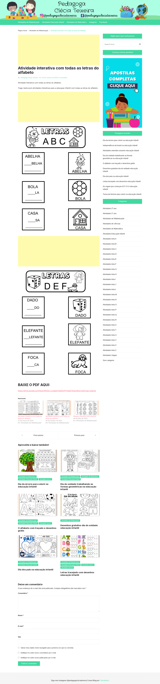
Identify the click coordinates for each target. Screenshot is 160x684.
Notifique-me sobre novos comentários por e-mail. (38, 653)
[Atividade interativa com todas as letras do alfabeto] (30, 408)
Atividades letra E (109, 259)
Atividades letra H (110, 274)
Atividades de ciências (111, 224)
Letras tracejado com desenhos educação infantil (77, 573)
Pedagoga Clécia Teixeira (29, 77)
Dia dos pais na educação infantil (35, 569)
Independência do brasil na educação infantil (120, 145)
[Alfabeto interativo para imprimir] (86, 408)
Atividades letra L (109, 289)
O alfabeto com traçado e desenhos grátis (119, 163)
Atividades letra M (110, 294)
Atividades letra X (109, 345)
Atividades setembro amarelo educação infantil (121, 150)
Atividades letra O (110, 305)
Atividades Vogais (110, 355)
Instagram (93, 22)
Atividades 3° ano (109, 213)
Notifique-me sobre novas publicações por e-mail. (38, 658)
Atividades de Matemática (77, 22)
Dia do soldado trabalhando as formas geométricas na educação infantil (78, 487)
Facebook (103, 22)
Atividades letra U (110, 335)
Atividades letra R (110, 320)
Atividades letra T (109, 330)
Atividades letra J (109, 284)
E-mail (21, 626)
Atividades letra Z (109, 350)
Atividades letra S (109, 325)
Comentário (23, 593)
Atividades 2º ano (109, 208)
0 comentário (62, 77)
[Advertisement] (59, 50)
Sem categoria (108, 360)
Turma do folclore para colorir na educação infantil (122, 194)
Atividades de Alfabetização (28, 22)
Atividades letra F (109, 264)
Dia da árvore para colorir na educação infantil (33, 485)
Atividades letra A (45, 479)
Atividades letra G (110, 269)
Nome (21, 615)
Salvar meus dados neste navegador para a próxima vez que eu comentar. (47, 648)
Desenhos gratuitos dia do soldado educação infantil (120, 170)
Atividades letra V (109, 340)
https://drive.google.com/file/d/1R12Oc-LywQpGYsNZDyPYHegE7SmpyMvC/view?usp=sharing (57, 391)
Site (19, 637)
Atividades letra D (110, 254)
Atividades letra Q (110, 315)
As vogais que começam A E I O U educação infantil (120, 187)
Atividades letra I (109, 279)
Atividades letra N (110, 300)
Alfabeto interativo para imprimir (84, 416)
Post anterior (38, 435)
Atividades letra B (67, 567)
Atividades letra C (110, 249)
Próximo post (79, 435)
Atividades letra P (109, 310)
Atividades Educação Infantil (53, 22)
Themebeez (104, 680)
